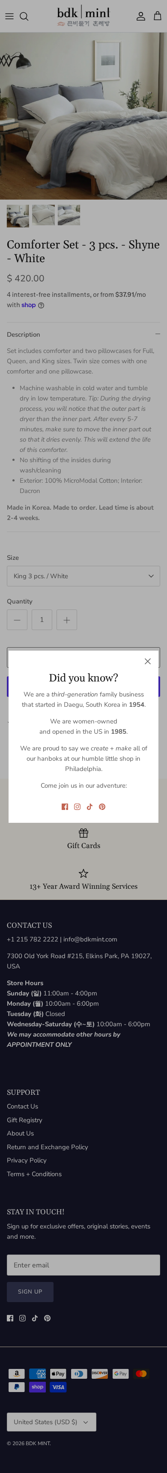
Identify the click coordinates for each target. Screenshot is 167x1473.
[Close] (147, 661)
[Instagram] (77, 807)
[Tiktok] (89, 807)
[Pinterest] (102, 807)
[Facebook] (65, 807)
